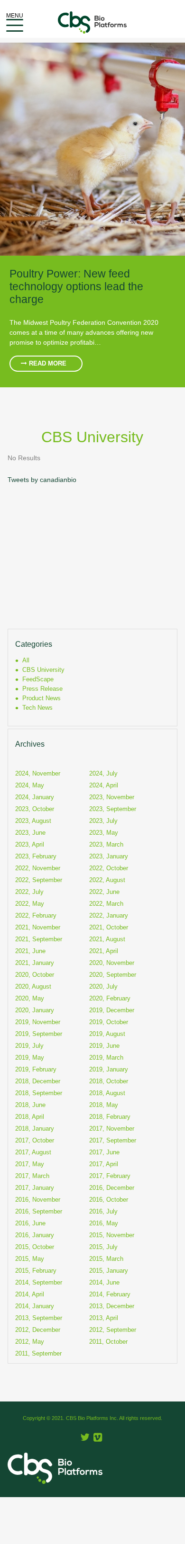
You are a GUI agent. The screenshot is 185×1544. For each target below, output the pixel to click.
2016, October (108, 1199)
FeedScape (38, 679)
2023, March (106, 844)
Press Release (42, 688)
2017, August (33, 1152)
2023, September (112, 808)
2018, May (103, 1104)
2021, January (34, 962)
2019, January (108, 1069)
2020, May (29, 998)
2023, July (103, 820)
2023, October (34, 808)
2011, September (38, 1353)
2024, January (34, 797)
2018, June (30, 1104)
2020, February (109, 998)
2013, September (38, 1317)
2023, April (29, 844)
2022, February (35, 915)
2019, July (29, 1045)
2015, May (29, 1258)
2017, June (104, 1152)
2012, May (29, 1341)
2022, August (107, 880)
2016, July (103, 1211)
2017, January (34, 1187)
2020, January (34, 1010)
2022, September (38, 880)
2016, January (34, 1235)
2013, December (111, 1306)
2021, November (37, 927)
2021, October (108, 927)
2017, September (112, 1140)
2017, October (34, 1140)
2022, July (29, 891)
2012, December (37, 1329)
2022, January (108, 915)
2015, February (35, 1270)
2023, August (33, 820)
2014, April (29, 1294)
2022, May (29, 903)
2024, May (29, 785)
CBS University (43, 669)
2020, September (112, 974)
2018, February (109, 1116)
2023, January (108, 856)
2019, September (38, 1033)
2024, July (103, 773)
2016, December (111, 1187)
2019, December (111, 1010)
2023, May (103, 832)
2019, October (108, 1022)
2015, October (34, 1246)
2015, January (108, 1270)
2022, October (108, 868)
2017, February (109, 1175)
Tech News (37, 707)
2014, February (109, 1294)
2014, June (104, 1282)
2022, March (106, 903)
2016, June (30, 1223)
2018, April (29, 1116)
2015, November (111, 1235)
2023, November (111, 797)
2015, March (106, 1258)
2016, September (38, 1211)
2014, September (38, 1282)
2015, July (103, 1246)
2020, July (103, 986)
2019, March (106, 1057)
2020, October (34, 974)
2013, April (103, 1317)
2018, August (107, 1093)
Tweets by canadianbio (42, 479)
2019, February (35, 1069)
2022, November (37, 868)
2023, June (30, 832)
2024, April (103, 785)
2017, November (111, 1128)
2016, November (37, 1199)
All (25, 660)
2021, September (38, 939)
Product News (41, 698)
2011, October (108, 1341)
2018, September (38, 1093)
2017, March (32, 1175)
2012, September (112, 1329)
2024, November (37, 773)
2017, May (29, 1164)
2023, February (35, 856)
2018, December (37, 1081)
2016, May (103, 1223)
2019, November (37, 1022)
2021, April (103, 951)
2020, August (33, 986)
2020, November (111, 962)
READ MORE (46, 363)
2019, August (107, 1033)
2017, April (103, 1164)
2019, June (104, 1045)
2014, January (34, 1306)
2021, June (30, 951)
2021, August (107, 939)
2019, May (29, 1057)
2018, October (108, 1081)
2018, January (34, 1128)
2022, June (104, 891)
